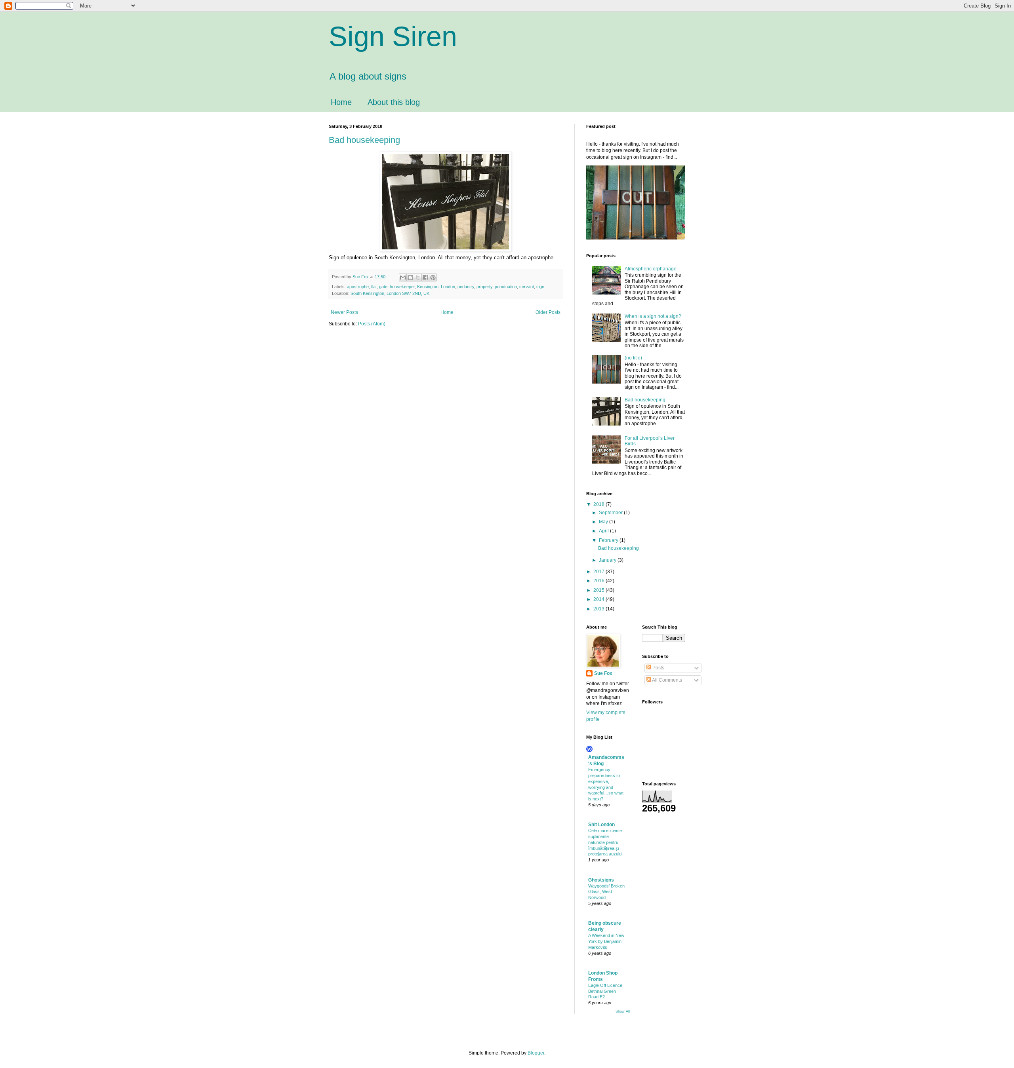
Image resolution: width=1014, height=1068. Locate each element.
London (448, 286)
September (611, 512)
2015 (599, 590)
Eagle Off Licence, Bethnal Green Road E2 (605, 991)
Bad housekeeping (364, 140)
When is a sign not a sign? (653, 316)
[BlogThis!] (410, 277)
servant (526, 286)
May (604, 521)
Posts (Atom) (371, 324)
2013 (599, 609)
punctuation (506, 286)
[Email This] (403, 277)
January (608, 560)
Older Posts (548, 312)
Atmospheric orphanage (651, 269)
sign (540, 286)
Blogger (536, 1053)
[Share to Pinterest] (433, 277)
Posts (657, 668)
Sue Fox (603, 673)
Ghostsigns (601, 880)
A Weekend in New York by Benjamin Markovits (606, 941)
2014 (599, 599)
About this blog (394, 102)
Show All (623, 1011)
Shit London (601, 824)
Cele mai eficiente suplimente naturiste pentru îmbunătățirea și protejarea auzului (605, 842)
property (484, 286)
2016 (599, 580)
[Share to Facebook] (425, 277)
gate (383, 286)
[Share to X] (418, 277)
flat (374, 286)
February (609, 540)
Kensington (427, 286)
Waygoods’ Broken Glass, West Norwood (606, 892)
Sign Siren (393, 36)
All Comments (666, 680)
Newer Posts (344, 312)
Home (341, 102)
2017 (599, 571)
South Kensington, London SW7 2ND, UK (390, 293)
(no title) (633, 358)
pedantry (465, 286)
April (604, 531)
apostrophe (358, 286)
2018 (599, 504)
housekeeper (402, 286)
